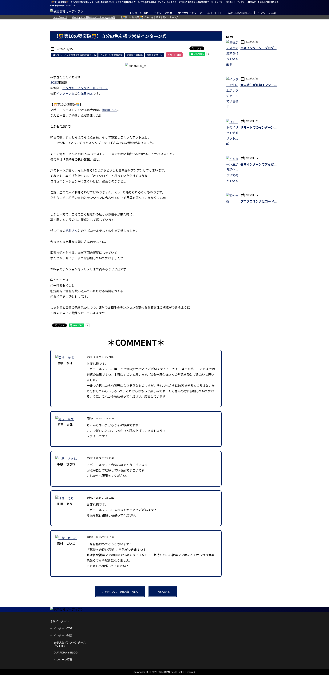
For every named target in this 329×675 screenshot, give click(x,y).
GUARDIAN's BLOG (240, 13)
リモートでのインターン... (258, 127)
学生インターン (59, 621)
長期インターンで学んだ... (258, 164)
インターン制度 (163, 13)
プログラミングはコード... (258, 201)
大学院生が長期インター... (258, 84)
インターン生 (65, 93)
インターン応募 (266, 13)
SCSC (54, 82)
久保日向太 (85, 93)
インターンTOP (138, 13)
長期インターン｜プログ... (258, 48)
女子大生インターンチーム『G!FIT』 (200, 13)
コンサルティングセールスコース (85, 88)
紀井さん (71, 230)
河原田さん (109, 109)
